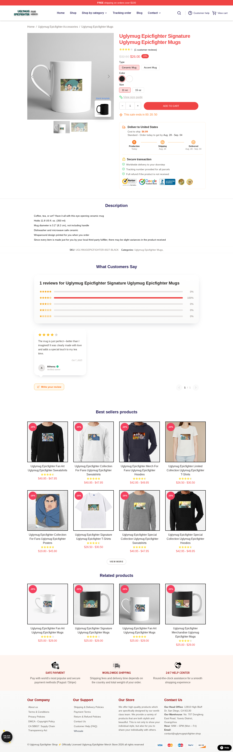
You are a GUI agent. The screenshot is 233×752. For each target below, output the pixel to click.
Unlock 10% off (6, 737)
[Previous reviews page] (179, 387)
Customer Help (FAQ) (85, 726)
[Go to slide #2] (79, 127)
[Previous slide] (32, 76)
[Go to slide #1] (62, 127)
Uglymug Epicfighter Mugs (97, 26)
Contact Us (80, 721)
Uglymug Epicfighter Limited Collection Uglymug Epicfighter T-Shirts (185, 470)
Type (122, 62)
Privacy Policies (36, 716)
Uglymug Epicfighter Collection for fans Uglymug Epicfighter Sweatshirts (93, 470)
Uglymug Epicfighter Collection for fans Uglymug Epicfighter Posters (47, 538)
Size (121, 84)
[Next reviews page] (196, 387)
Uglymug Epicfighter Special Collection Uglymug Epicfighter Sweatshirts (139, 538)
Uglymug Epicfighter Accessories (58, 26)
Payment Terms (82, 711)
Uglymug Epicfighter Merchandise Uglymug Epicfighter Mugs (185, 632)
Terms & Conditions (38, 711)
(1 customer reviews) (145, 49)
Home (31, 26)
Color (122, 73)
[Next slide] (108, 76)
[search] (179, 13)
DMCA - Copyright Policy (41, 721)
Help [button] (226, 748)
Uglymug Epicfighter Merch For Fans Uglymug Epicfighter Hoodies (139, 470)
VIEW (47, 458)
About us (33, 707)
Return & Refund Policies (87, 716)
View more (116, 561)
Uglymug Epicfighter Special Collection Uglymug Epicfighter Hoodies (185, 538)
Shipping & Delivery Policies (89, 707)
